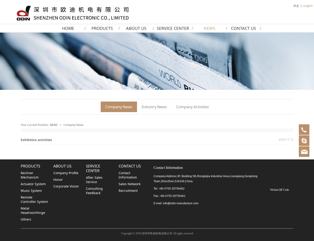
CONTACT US (243, 28)
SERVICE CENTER (173, 28)
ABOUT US (136, 28)
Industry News (154, 106)
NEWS (209, 28)
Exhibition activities (36, 140)
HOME (68, 28)
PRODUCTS (102, 28)
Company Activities (192, 106)
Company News (118, 106)
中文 (296, 6)
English (308, 6)
